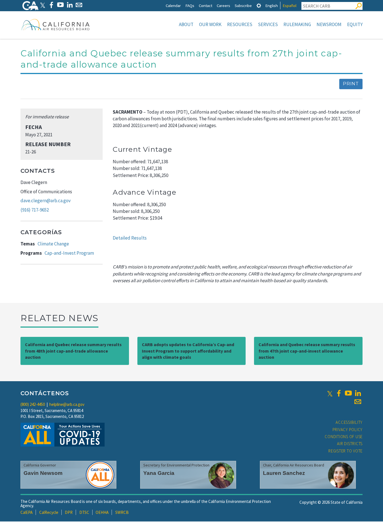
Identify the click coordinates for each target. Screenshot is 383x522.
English (271, 5)
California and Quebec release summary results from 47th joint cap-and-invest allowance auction (307, 351)
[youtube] (348, 393)
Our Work (210, 24)
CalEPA (26, 512)
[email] (357, 401)
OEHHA (102, 512)
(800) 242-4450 (32, 404)
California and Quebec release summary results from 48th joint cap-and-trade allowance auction (73, 351)
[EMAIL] (78, 5)
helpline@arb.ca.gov (66, 404)
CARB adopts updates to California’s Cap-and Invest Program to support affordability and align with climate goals (188, 351)
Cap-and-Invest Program (69, 253)
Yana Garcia (158, 473)
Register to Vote (345, 451)
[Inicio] (55, 24)
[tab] (258, 5)
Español (289, 5)
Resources (239, 24)
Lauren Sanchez (284, 473)
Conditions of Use (344, 436)
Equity (355, 24)
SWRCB (122, 512)
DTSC (84, 512)
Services (268, 24)
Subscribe (243, 5)
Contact (205, 5)
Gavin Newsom (43, 473)
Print (351, 83)
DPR (69, 512)
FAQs (189, 5)
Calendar (173, 5)
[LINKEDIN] (69, 5)
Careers (223, 5)
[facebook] (338, 393)
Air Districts (350, 443)
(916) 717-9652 (34, 210)
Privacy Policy (348, 429)
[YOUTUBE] (60, 5)
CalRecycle (48, 512)
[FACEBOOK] (51, 5)
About (186, 24)
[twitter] (330, 393)
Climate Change (53, 244)
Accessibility (349, 422)
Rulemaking (297, 24)
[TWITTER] (42, 5)
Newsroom (329, 24)
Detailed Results (130, 238)
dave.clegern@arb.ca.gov (45, 200)
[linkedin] (357, 393)
